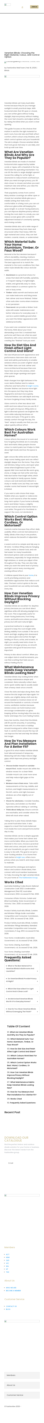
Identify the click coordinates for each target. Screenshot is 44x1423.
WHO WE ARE (11, 1288)
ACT (7, 1254)
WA (7, 1266)
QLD (7, 1260)
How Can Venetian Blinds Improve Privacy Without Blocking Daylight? (20, 1075)
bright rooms (33, 386)
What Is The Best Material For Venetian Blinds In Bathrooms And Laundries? (20, 968)
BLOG (8, 1309)
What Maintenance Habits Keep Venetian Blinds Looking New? (20, 1085)
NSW (8, 1257)
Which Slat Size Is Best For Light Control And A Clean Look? (20, 990)
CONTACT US (11, 1306)
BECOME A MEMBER (13, 1291)
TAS (7, 1272)
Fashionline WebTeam (16, 68)
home (31, 575)
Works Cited (16, 1099)
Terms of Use (28, 1412)
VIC (7, 1263)
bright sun (20, 857)
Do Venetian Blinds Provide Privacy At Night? (21, 979)
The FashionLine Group (28, 878)
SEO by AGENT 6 (28, 1406)
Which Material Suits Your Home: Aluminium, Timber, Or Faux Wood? (20, 1042)
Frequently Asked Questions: (23, 1102)
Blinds (6, 70)
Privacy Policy (15, 1412)
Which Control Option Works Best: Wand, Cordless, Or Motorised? (21, 1065)
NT (7, 1269)
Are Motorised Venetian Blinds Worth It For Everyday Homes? (19, 1000)
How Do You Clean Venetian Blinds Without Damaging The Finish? (21, 1010)
